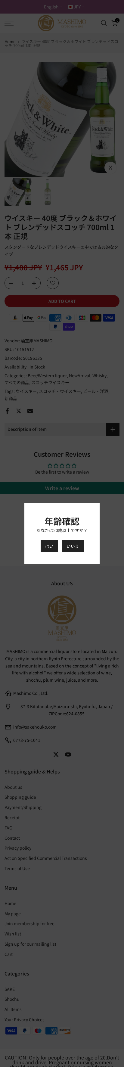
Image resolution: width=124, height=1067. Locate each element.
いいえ (73, 546)
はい (49, 546)
